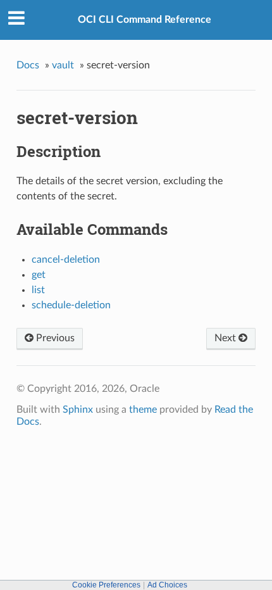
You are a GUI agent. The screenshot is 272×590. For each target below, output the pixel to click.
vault (63, 65)
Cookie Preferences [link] (106, 585)
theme (143, 410)
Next (226, 338)
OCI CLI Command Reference (144, 20)
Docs (27, 65)
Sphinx (78, 410)
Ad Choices (167, 585)
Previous (54, 338)
